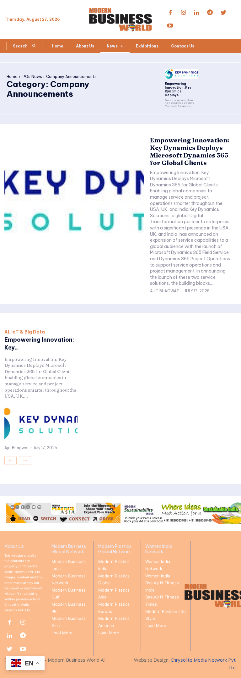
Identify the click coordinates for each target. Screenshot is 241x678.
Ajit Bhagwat (164, 291)
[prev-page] (10, 460)
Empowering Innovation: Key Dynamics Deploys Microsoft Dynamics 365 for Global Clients (189, 151)
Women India (157, 575)
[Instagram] (183, 13)
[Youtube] (170, 26)
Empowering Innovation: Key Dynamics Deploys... (178, 89)
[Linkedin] (197, 13)
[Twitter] (223, 13)
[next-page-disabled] (25, 460)
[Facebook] (170, 13)
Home (12, 76)
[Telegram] (210, 13)
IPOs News (32, 76)
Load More (61, 632)
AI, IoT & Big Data (24, 332)
